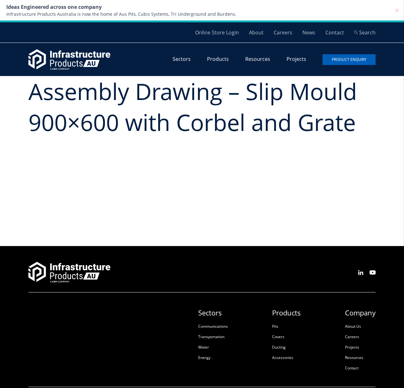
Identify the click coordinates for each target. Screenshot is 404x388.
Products (218, 59)
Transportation (211, 336)
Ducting (279, 347)
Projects (296, 59)
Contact (334, 32)
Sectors (182, 59)
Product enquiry (349, 59)
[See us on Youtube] (373, 272)
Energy (204, 357)
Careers (283, 32)
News (308, 32)
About (256, 32)
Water (203, 347)
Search (367, 32)
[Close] (397, 10)
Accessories (282, 357)
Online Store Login (217, 32)
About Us (353, 326)
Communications (213, 326)
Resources (257, 59)
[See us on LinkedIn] (360, 272)
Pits (275, 326)
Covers (278, 336)
